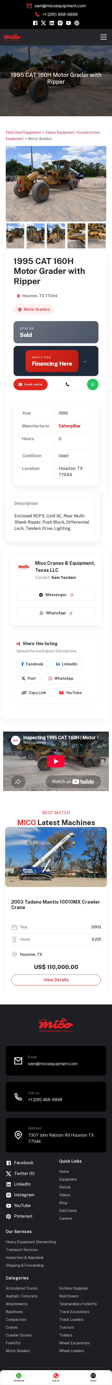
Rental (65, 1187)
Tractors (66, 1327)
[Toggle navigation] (103, 37)
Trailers (65, 1335)
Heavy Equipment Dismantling (31, 1242)
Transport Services (22, 1250)
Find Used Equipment (23, 132)
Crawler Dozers (19, 1335)
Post (32, 678)
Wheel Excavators (74, 1343)
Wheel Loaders (71, 1351)
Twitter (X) (24, 1173)
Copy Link (37, 693)
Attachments (17, 1304)
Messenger (56, 594)
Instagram (24, 1194)
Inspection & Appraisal (24, 1257)
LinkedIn (69, 664)
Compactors (16, 1319)
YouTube (74, 693)
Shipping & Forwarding (25, 1265)
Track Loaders (71, 1319)
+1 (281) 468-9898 (60, 14)
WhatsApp (56, 613)
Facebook (34, 664)
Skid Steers (68, 1296)
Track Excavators (74, 1312)
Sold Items (68, 1211)
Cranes (12, 1327)
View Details (56, 979)
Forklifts (13, 1343)
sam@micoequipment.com (60, 5)
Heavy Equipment (60, 132)
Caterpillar (70, 426)
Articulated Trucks (22, 1288)
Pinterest (23, 1216)
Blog (63, 1203)
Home (64, 1171)
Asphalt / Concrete (22, 1296)
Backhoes (14, 1312)
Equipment (68, 1179)
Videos (64, 1195)
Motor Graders (40, 139)
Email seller (33, 384)
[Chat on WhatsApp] (92, 384)
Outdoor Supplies (73, 1288)
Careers (65, 1218)
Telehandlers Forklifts (78, 1304)
